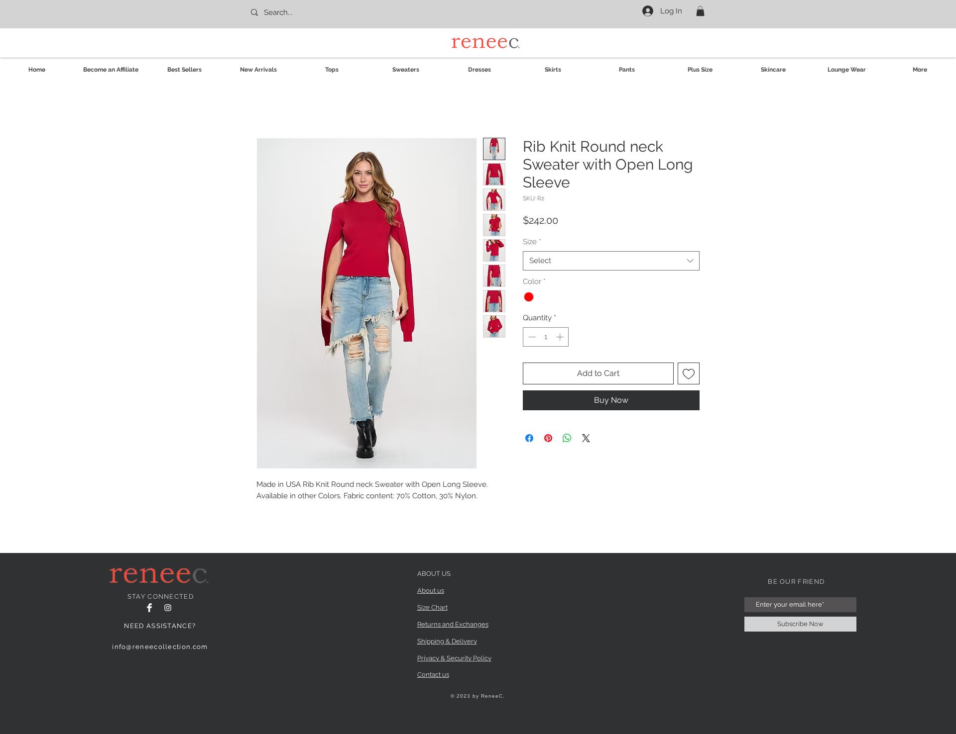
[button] (700, 11)
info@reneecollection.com (160, 646)
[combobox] (611, 261)
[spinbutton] (546, 337)
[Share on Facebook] (529, 438)
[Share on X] (586, 438)
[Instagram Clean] (167, 607)
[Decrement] (531, 337)
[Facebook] (149, 607)
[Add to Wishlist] (689, 373)
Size (532, 241)
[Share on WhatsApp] (567, 438)
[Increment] (561, 337)
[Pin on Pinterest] (548, 438)
